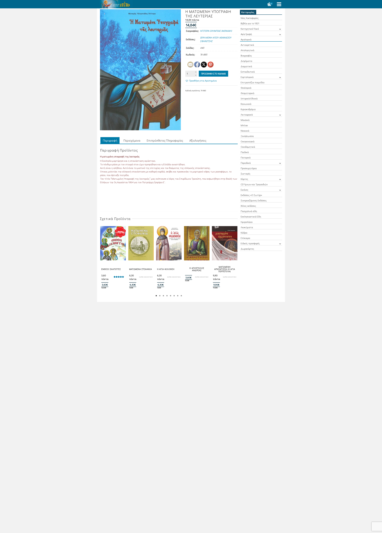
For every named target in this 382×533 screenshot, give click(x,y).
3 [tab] (163, 295)
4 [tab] (166, 295)
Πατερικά (246, 157)
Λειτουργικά (247, 114)
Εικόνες (244, 189)
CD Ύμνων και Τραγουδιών (254, 184)
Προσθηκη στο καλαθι (213, 73)
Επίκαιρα (245, 238)
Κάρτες (244, 178)
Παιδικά (245, 152)
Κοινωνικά (246, 103)
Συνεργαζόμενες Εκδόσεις (254, 200)
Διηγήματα (246, 60)
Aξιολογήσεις (197, 140)
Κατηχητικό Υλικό (250, 28)
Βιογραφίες (246, 55)
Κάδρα (244, 232)
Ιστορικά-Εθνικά (249, 98)
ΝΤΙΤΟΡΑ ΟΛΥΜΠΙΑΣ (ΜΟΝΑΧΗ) (216, 30)
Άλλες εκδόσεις (248, 205)
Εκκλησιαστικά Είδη (251, 216)
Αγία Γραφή (246, 34)
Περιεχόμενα (131, 140)
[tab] (110, 140)
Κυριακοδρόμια (248, 109)
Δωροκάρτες (247, 248)
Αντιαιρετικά (247, 44)
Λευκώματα (247, 227)
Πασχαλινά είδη (249, 211)
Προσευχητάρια (249, 168)
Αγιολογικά (246, 39)
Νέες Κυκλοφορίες (250, 18)
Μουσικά (245, 119)
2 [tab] (159, 295)
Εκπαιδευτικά (248, 71)
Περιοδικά (246, 162)
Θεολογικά (246, 87)
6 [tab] (174, 295)
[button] (201, 80)
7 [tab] (177, 295)
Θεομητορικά (247, 93)
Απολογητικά (247, 50)
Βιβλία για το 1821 (250, 23)
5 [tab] (170, 295)
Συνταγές (245, 173)
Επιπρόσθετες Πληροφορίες (165, 140)
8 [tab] (181, 295)
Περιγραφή (110, 140)
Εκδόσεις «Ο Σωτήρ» (251, 195)
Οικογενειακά (247, 141)
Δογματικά (246, 66)
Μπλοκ (244, 125)
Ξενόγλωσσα (247, 136)
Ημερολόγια (246, 221)
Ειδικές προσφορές (250, 243)
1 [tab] (156, 295)
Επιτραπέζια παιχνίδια (252, 82)
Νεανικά (245, 130)
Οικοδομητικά (248, 146)
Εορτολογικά (247, 77)
